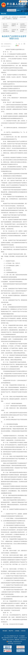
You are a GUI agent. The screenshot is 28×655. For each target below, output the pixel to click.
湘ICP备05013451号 (8, 637)
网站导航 (3, 13)
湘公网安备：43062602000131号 (15, 641)
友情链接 (17, 630)
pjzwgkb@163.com (23, 637)
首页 (10, 17)
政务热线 (23, 630)
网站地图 (5, 630)
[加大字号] (16, 44)
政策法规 (15, 18)
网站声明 (11, 630)
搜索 (18, 10)
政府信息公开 (15, 17)
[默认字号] (19, 44)
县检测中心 (9, 18)
